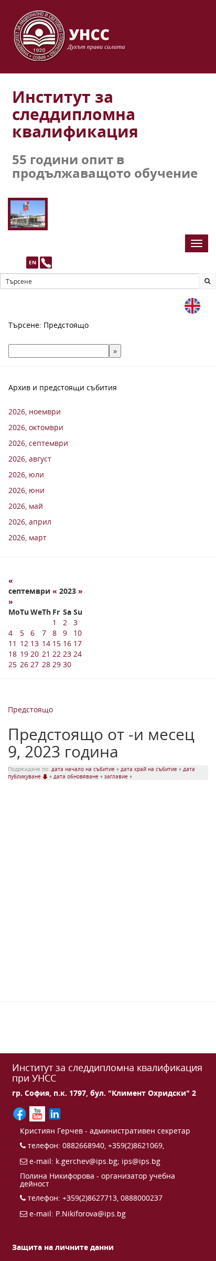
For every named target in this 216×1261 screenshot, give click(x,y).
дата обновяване (76, 776)
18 (12, 654)
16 (67, 643)
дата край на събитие (150, 769)
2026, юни (26, 490)
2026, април (29, 522)
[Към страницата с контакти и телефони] (46, 263)
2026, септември (38, 443)
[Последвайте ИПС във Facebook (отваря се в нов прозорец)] (20, 1113)
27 (34, 664)
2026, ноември (34, 411)
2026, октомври (35, 427)
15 (56, 643)
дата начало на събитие (83, 769)
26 (24, 664)
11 (12, 643)
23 (67, 654)
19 (24, 654)
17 (77, 643)
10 (77, 633)
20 (34, 654)
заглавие (116, 776)
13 (34, 643)
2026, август (29, 459)
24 (77, 654)
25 (12, 664)
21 (46, 654)
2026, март (27, 537)
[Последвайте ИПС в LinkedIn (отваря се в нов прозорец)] (54, 1113)
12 (24, 643)
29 (56, 664)
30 (67, 664)
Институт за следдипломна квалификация (75, 114)
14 (46, 643)
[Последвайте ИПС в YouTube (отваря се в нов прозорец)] (38, 1113)
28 (46, 664)
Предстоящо (30, 709)
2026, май (25, 506)
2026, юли (26, 474)
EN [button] (32, 262)
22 (56, 654)
